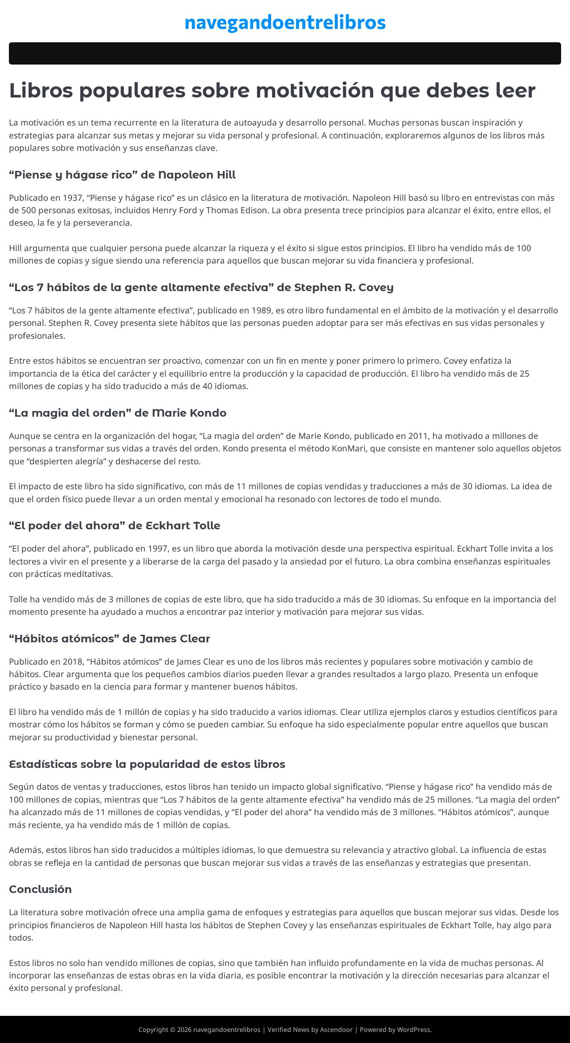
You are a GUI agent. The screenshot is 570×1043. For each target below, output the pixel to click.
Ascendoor (336, 1029)
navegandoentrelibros (285, 20)
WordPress (413, 1029)
